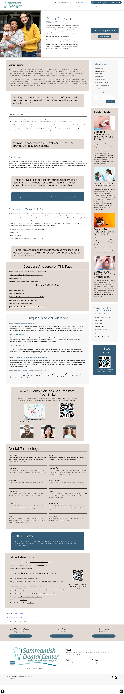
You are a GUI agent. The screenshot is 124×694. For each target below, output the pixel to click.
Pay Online (97, 2)
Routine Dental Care (101, 326)
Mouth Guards (99, 320)
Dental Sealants (99, 76)
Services (89, 7)
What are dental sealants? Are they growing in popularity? (27, 297)
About (69, 7)
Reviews (109, 7)
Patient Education (100, 7)
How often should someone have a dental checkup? (25, 282)
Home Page (41, 565)
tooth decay (52, 127)
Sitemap (15, 678)
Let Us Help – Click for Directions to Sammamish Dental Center (34, 421)
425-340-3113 (25, 545)
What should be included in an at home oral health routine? (27, 307)
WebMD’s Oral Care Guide (22, 568)
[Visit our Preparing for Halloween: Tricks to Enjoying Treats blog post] (104, 227)
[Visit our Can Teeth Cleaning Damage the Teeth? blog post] (104, 181)
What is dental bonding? (17, 290)
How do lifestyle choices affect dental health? (23, 300)
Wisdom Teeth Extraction (102, 330)
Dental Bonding (99, 68)
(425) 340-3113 (65, 48)
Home (63, 7)
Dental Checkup (18, 613)
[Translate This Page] (121, 691)
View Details (23, 600)
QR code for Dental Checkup (14, 617)
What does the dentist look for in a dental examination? (26, 275)
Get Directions (20, 636)
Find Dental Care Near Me (102, 337)
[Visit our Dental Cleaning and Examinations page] (26, 438)
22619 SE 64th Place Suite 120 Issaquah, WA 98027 (73, 2)
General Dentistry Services (102, 317)
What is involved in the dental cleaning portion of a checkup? (28, 272)
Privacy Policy (9, 678)
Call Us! (113, 2)
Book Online (104, 36)
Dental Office (98, 334)
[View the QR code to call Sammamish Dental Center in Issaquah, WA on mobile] (105, 367)
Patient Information (79, 7)
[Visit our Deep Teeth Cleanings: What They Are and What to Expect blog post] (104, 129)
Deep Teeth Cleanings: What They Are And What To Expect (103, 135)
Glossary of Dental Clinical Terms (39, 562)
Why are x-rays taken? (16, 278)
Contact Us (117, 7)
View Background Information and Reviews (30, 597)
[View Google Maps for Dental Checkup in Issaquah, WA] (34, 420)
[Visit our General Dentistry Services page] (48, 438)
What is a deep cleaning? (17, 293)
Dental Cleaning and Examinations (101, 72)
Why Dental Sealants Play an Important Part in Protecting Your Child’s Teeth (104, 87)
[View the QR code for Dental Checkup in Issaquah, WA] (66, 417)
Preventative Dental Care (102, 82)
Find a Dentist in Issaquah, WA (103, 93)
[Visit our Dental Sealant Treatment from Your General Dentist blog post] (104, 270)
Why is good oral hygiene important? (21, 303)
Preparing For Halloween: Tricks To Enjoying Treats (104, 231)
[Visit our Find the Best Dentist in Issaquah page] (69, 438)
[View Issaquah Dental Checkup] (20, 56)
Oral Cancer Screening (101, 79)
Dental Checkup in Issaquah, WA (67, 197)
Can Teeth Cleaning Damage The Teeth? (104, 184)
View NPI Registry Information (47, 594)
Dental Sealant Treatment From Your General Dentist (104, 274)
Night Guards (98, 323)
